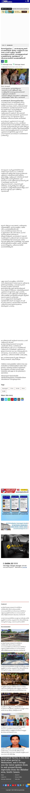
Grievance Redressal (6, 779)
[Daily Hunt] (23, 785)
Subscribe (17, 779)
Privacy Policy (18, 777)
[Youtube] (13, 785)
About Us (17, 775)
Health (3, 391)
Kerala (17, 388)
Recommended (5, 627)
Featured (3, 604)
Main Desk (4, 67)
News (23, 388)
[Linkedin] (11, 785)
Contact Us (3, 777)
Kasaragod (9, 45)
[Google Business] (18, 785)
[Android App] (21, 785)
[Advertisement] (15, 28)
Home (3, 45)
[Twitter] (6, 785)
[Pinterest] (15, 785)
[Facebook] (4, 785)
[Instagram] (8, 785)
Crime (11, 388)
